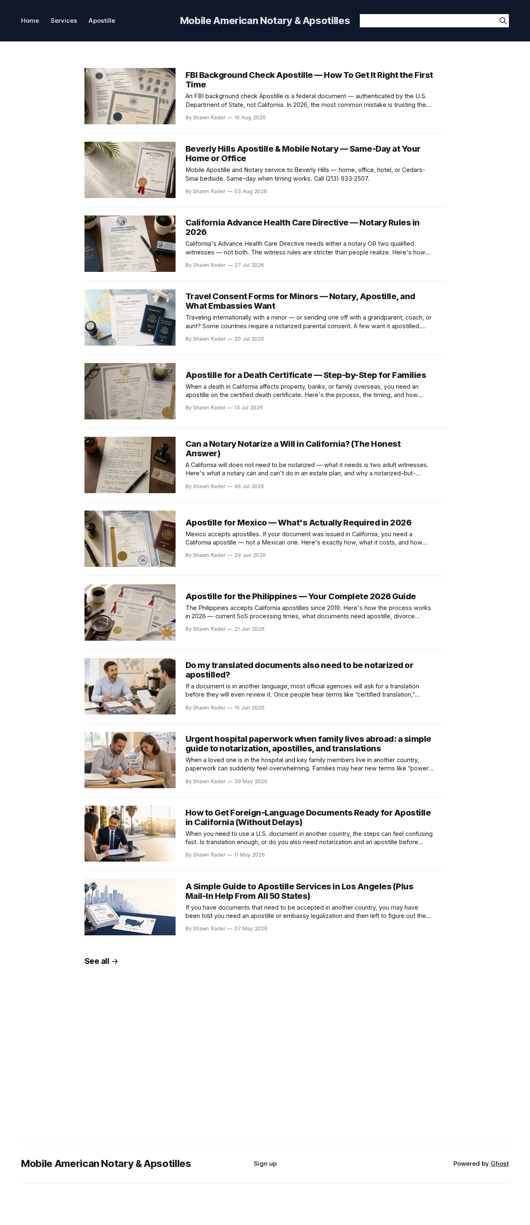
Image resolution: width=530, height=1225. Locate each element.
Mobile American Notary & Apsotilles (265, 21)
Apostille (102, 20)
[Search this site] (503, 20)
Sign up (265, 1163)
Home (30, 20)
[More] (130, 20)
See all (96, 961)
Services (64, 20)
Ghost (500, 1163)
